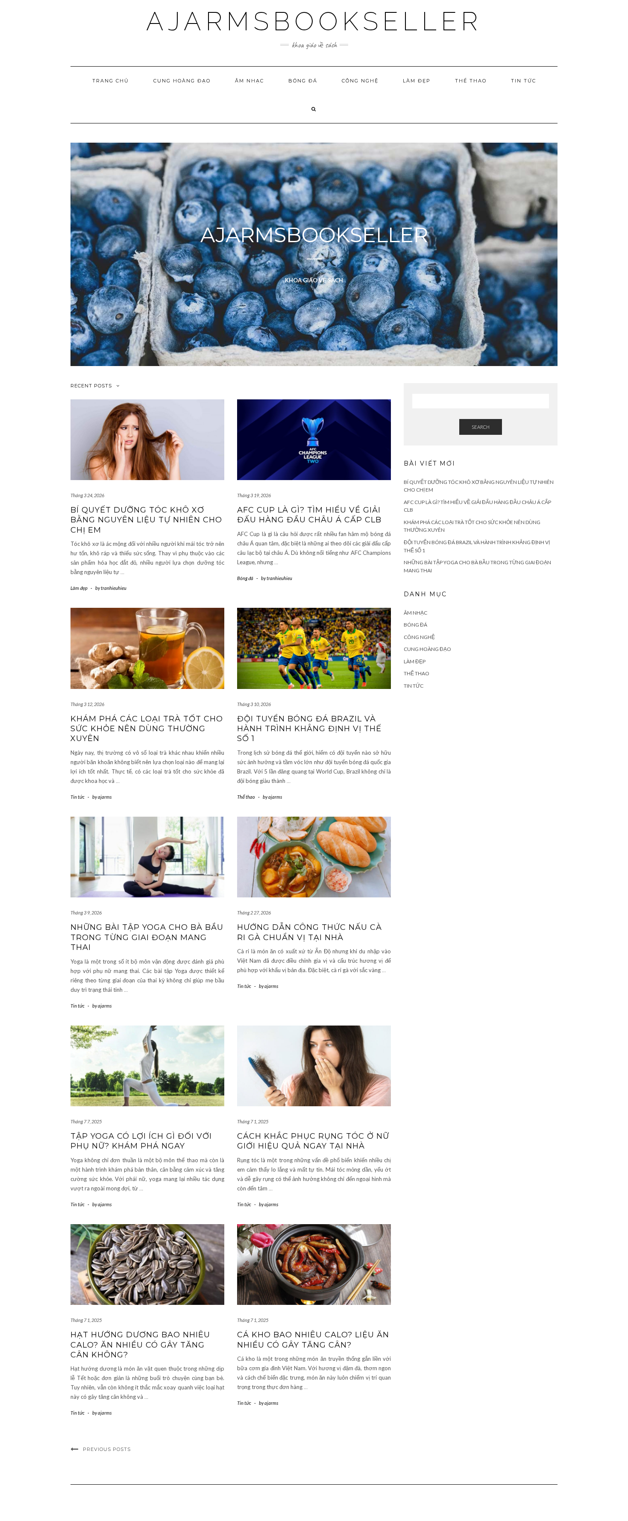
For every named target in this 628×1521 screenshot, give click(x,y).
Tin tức (523, 81)
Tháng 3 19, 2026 (254, 495)
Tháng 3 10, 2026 (254, 704)
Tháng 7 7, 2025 (86, 1121)
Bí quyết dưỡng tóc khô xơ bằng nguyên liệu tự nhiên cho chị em (146, 520)
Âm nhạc (249, 81)
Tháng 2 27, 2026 (254, 912)
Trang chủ (110, 81)
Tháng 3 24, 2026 (87, 495)
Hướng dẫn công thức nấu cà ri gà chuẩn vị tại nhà (309, 932)
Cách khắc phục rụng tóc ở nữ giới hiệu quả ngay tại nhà (313, 1141)
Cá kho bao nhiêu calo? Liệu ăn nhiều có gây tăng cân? (313, 1339)
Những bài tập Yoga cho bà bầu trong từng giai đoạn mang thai (146, 937)
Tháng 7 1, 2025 (252, 1121)
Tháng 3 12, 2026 (87, 704)
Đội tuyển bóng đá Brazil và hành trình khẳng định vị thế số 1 (309, 729)
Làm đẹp (417, 81)
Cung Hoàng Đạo (182, 81)
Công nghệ (360, 81)
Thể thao (471, 81)
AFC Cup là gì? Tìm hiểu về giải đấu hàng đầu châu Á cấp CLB (309, 515)
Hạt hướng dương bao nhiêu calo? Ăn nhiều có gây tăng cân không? (140, 1345)
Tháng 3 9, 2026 (86, 912)
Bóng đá (302, 81)
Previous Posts (107, 1449)
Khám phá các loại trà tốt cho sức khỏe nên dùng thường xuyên (146, 729)
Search (481, 427)
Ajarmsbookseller (314, 21)
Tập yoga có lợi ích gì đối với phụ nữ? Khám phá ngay (141, 1141)
